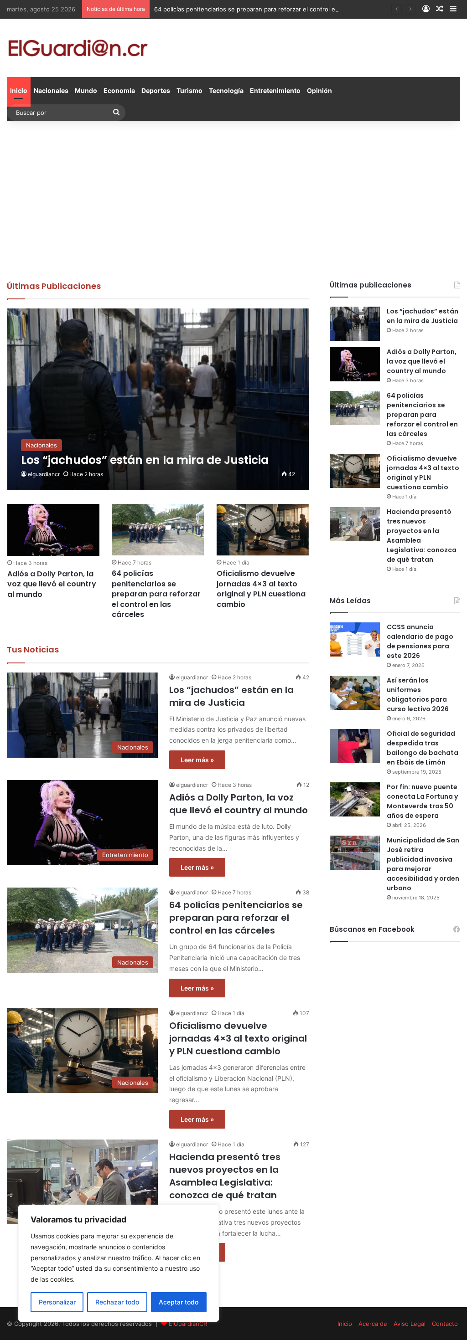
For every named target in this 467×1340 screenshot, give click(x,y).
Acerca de (372, 1323)
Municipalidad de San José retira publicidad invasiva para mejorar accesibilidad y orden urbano (423, 864)
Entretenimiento (275, 90)
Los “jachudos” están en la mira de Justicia (231, 696)
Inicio (18, 90)
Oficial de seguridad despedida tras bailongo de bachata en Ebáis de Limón (422, 748)
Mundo (86, 90)
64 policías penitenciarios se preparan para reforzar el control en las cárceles (264, 9)
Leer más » (197, 760)
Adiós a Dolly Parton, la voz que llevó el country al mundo (51, 584)
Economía (119, 90)
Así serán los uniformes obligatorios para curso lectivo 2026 (418, 695)
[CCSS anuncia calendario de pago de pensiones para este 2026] (355, 639)
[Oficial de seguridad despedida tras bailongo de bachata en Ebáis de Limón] (355, 746)
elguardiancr (44, 474)
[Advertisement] (233, 198)
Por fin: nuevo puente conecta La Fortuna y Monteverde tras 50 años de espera (422, 801)
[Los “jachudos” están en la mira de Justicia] (158, 399)
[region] (118, 1263)
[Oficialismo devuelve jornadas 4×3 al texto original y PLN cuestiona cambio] (263, 530)
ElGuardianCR (188, 1323)
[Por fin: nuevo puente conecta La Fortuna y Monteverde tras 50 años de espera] (355, 799)
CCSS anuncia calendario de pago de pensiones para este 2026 (420, 641)
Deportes (155, 90)
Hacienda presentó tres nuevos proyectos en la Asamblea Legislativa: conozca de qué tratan (224, 1175)
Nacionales (51, 90)
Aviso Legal (409, 1323)
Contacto (445, 1323)
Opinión (319, 90)
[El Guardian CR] (78, 48)
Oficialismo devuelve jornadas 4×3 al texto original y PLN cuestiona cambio (261, 588)
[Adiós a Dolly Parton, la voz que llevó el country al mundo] (53, 530)
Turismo (189, 90)
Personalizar (57, 1302)
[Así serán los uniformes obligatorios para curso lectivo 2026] (355, 693)
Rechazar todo (117, 1302)
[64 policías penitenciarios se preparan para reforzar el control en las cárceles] (158, 530)
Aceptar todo (178, 1302)
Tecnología (226, 90)
